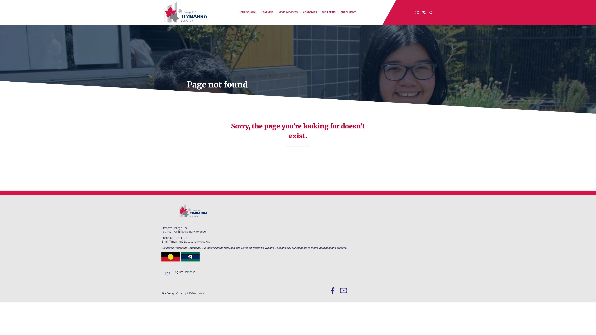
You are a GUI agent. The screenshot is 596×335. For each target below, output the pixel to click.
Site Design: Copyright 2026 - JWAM (183, 293)
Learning (267, 12)
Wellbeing (329, 12)
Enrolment (348, 12)
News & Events (288, 12)
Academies (310, 12)
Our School (248, 12)
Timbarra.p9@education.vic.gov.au (189, 241)
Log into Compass (184, 272)
